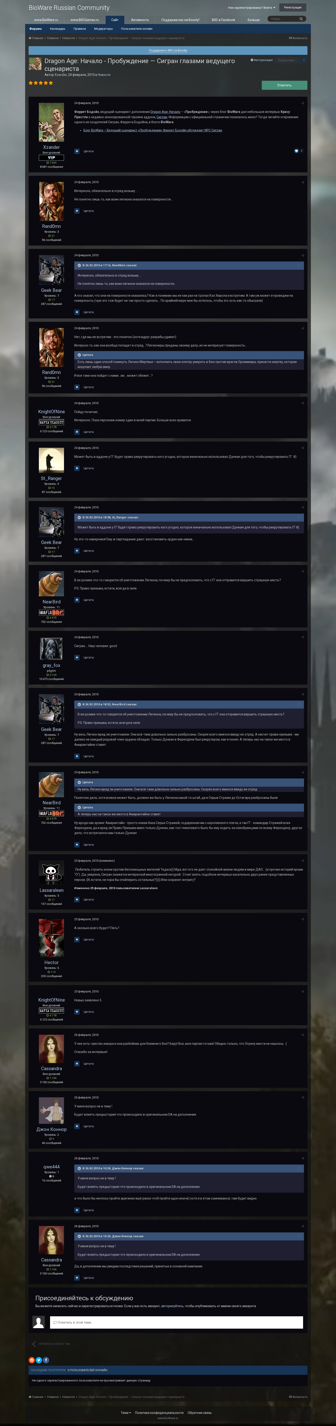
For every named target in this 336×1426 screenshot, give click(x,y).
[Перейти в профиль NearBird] (51, 583)
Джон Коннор (51, 1129)
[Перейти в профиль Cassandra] (51, 1049)
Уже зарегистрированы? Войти (250, 7)
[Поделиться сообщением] (302, 103)
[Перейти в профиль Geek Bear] (51, 270)
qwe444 (51, 1167)
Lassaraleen (52, 890)
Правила (80, 28)
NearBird (52, 602)
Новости (104, 75)
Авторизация (263, 60)
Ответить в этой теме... (75, 1322)
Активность (140, 20)
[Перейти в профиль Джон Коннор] (51, 1110)
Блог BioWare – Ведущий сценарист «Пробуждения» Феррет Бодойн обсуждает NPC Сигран (152, 130)
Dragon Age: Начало (165, 112)
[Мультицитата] (77, 151)
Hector (51, 962)
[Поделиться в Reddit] (32, 1360)
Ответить (284, 85)
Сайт (115, 20)
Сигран (162, 117)
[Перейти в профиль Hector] (51, 938)
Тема (125, 1413)
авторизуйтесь (172, 1306)
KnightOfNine (51, 411)
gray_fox (51, 665)
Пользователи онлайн (136, 28)
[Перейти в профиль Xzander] (35, 64)
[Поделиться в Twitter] (39, 1360)
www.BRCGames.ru (85, 20)
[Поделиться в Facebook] (46, 1360)
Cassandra (51, 1068)
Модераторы (103, 28)
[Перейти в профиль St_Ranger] (51, 460)
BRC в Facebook (223, 20)
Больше (254, 20)
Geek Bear (51, 290)
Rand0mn (51, 226)
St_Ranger (51, 478)
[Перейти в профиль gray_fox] (51, 648)
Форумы (35, 28)
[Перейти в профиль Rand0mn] (51, 201)
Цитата (89, 151)
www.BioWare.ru (46, 20)
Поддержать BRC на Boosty (168, 50)
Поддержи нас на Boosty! (180, 20)
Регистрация (292, 7)
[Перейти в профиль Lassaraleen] (51, 873)
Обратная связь (200, 1413)
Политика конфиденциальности (159, 1413)
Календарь (57, 28)
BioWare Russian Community (69, 7)
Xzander (61, 75)
